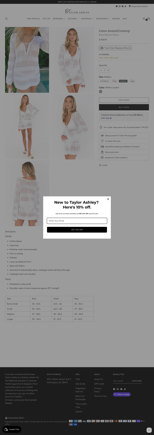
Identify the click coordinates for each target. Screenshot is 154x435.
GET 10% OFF (77, 230)
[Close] (108, 199)
